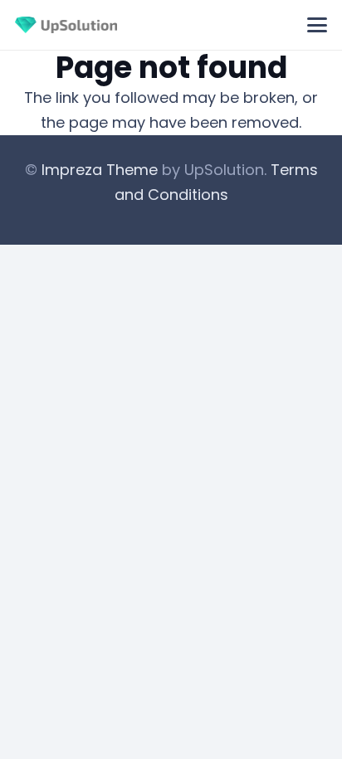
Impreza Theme (100, 169)
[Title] (66, 25)
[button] (318, 25)
